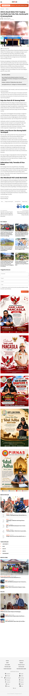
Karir (7, 662)
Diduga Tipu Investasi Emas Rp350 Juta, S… (16, 536)
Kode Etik (21, 660)
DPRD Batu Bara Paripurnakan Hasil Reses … (15, 616)
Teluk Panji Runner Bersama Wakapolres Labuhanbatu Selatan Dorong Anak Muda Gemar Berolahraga (6, 234)
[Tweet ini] (21, 206)
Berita (7, 519)
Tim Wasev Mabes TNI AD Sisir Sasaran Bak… (16, 531)
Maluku (7, 514)
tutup (2, 677)
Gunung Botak (17, 201)
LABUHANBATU (5, 544)
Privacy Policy (21, 664)
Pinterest (8, 675)
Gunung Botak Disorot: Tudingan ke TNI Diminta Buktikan (14, 84)
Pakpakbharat (5, 553)
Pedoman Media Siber (21, 668)
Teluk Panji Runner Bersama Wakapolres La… (10, 577)
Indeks (7, 660)
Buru (2, 201)
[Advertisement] (14, 640)
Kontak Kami (21, 666)
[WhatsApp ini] (27, 206)
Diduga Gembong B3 (9, 201)
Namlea (4, 551)
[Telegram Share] (24, 206)
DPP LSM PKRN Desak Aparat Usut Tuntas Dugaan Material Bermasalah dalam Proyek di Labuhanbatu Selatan (21, 234)
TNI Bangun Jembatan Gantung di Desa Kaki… (15, 521)
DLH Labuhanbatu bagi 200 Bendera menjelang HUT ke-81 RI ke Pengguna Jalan (21, 248)
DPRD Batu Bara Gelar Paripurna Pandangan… (11, 611)
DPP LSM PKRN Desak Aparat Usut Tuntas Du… (15, 526)
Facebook (8, 673)
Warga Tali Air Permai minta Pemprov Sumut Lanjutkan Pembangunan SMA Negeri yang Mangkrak (6, 248)
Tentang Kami (7, 666)
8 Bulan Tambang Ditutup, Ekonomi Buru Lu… (16, 515)
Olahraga (8, 576)
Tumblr (22, 675)
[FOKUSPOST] (14, 1)
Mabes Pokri (24, 201)
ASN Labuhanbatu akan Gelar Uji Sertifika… (15, 621)
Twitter (22, 673)
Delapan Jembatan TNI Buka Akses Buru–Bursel (12, 82)
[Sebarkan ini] (18, 206)
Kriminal (8, 535)
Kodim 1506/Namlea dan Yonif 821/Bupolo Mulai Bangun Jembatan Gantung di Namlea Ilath (21, 263)
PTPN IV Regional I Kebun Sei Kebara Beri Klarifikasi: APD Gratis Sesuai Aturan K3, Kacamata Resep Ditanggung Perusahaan (6, 264)
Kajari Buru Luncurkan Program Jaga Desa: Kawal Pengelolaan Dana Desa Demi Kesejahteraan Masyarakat (6, 213)
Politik (1, 610)
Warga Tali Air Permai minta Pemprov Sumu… (15, 587)
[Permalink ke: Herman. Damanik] (1, 18)
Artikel (1, 576)
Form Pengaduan (7, 668)
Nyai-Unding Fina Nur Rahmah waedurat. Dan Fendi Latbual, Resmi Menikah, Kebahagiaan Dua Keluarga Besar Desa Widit (14, 79)
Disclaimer (7, 664)
